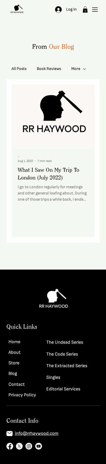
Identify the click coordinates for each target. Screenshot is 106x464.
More (75, 68)
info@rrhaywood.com (36, 433)
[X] (19, 446)
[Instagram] (28, 446)
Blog (12, 373)
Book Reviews (49, 68)
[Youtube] (38, 446)
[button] (85, 9)
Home (14, 341)
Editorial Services (63, 389)
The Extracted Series (66, 365)
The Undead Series (64, 342)
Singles (53, 377)
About (14, 352)
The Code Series (62, 354)
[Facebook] (9, 446)
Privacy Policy (22, 395)
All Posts (19, 68)
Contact (16, 384)
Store (13, 363)
